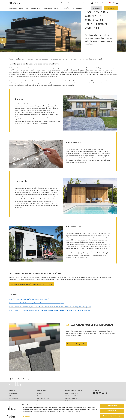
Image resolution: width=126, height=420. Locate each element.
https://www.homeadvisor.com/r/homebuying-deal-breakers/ (29, 299)
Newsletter (12, 401)
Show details (26, 416)
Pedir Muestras (111, 8)
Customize (110, 410)
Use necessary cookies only (111, 415)
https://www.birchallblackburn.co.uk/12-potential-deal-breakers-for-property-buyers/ (36, 303)
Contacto (39, 396)
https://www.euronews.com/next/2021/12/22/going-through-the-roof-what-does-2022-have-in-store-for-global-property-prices (50, 307)
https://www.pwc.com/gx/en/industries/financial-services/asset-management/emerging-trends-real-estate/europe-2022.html (49, 310)
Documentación (13, 398)
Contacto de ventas (102, 3)
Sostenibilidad (13, 393)
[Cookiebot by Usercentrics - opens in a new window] (11, 416)
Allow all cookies (112, 405)
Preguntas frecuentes (43, 398)
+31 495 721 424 (71, 401)
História (11, 396)
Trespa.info (96, 8)
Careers (39, 393)
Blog (38, 401)
